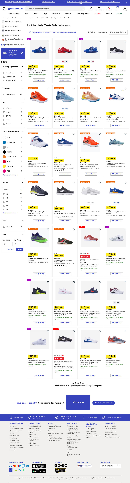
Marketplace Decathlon (17, 447)
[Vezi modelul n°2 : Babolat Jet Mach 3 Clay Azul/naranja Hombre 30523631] (66, 108)
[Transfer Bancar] (23, 467)
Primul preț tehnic (15, 442)
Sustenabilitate (14, 435)
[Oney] (15, 470)
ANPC (68, 452)
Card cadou (51, 428)
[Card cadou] (28, 466)
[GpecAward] (60, 472)
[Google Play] (39, 472)
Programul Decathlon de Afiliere (93, 436)
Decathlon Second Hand (55, 438)
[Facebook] (56, 466)
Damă (26, 14)
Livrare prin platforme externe (35, 431)
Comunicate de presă (16, 428)
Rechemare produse (54, 440)
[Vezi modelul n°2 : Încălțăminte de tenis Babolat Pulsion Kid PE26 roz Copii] (92, 61)
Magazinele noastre (16, 431)
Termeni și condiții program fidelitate (72, 429)
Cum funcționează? (111, 428)
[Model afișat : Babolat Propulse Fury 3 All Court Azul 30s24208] (114, 202)
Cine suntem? (14, 426)
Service (50, 435)
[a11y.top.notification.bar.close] (126, 3)
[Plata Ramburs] (19, 471)
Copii (45, 14)
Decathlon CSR (14, 440)
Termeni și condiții (72, 426)
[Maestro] (19, 466)
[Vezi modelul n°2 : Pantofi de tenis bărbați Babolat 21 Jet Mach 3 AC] (92, 202)
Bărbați (36, 14)
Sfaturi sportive (91, 428)
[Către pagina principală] (15, 8)
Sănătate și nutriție (83, 14)
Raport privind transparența (96, 478)
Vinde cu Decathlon (111, 426)
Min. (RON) (6, 240)
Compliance (13, 438)
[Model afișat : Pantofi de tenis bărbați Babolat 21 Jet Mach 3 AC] (88, 202)
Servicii (119, 14)
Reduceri (97, 14)
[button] (13, 73)
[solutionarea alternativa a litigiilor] (84, 466)
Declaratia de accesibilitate (66, 480)
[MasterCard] (15, 466)
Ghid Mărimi (32, 443)
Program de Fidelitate (54, 426)
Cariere (12, 433)
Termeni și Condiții (19, 478)
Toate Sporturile (13, 14)
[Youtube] (59, 466)
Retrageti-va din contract (34, 440)
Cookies (69, 449)
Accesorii (68, 14)
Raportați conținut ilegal (112, 437)
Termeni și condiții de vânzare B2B (73, 433)
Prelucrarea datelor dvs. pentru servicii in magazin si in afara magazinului (74, 441)
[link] (103, 403)
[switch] (5, 53)
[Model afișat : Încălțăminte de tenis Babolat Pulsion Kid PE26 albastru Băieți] (88, 61)
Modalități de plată (34, 428)
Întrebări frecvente (111, 434)
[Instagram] (62, 466)
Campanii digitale (34, 445)
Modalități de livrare (35, 426)
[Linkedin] (66, 466)
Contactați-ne (14, 450)
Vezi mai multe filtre (9, 175)
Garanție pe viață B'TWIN (55, 433)
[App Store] (39, 467)
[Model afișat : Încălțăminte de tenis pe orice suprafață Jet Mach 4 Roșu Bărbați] (63, 61)
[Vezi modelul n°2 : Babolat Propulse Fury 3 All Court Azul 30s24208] (118, 202)
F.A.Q (85, 478)
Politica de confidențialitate (72, 446)
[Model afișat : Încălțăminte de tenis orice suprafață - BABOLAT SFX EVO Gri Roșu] (114, 302)
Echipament (56, 14)
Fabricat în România (16, 445)
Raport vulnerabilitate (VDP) (73, 455)
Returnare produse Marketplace (111, 431)
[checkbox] (13, 137)
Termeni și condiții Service (72, 436)
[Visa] (10, 466)
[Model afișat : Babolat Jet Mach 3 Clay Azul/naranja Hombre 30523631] (63, 108)
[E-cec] (10, 471)
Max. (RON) (17, 240)
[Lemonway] (23, 470)
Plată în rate (32, 434)
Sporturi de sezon (91, 431)
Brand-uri (109, 14)
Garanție (50, 431)
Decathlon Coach (91, 433)
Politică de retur (33, 437)
